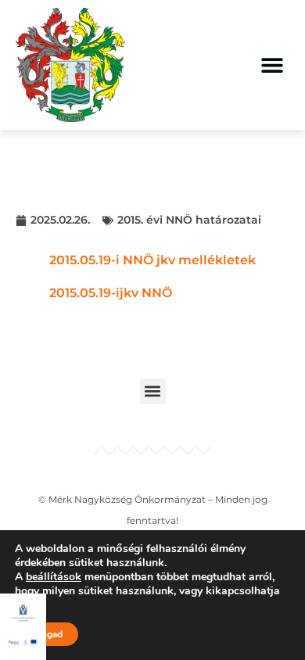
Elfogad (46, 634)
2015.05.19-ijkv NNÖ (110, 292)
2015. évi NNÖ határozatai (189, 220)
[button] (271, 64)
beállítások (53, 577)
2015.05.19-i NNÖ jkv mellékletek (152, 260)
